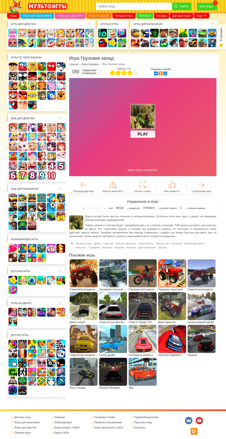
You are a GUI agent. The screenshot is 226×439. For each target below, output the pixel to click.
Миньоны (32, 95)
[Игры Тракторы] (22, 207)
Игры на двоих (99, 15)
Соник (51, 95)
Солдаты (173, 33)
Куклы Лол (12, 42)
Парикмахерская (42, 137)
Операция (89, 42)
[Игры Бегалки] (32, 381)
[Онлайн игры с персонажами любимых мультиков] (47, 6)
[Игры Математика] (32, 257)
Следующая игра (201, 191)
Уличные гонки (84, 243)
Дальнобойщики (147, 247)
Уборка (51, 33)
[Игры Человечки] (60, 362)
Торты (51, 42)
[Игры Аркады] (60, 372)
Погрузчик (176, 243)
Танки (183, 33)
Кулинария (31, 42)
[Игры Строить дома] (32, 362)
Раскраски (42, 127)
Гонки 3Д (108, 243)
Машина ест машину (154, 42)
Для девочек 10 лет (51, 175)
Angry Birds (22, 95)
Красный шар (51, 66)
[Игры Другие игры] (12, 390)
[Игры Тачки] (32, 225)
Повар (22, 165)
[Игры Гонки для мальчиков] (22, 198)
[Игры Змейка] (12, 372)
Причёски (22, 137)
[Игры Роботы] (12, 225)
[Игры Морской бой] (51, 353)
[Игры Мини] (32, 372)
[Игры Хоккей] (12, 216)
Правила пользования (108, 422)
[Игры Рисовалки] (41, 280)
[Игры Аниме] (51, 381)
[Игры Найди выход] (22, 353)
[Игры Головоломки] (41, 248)
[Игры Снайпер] (12, 207)
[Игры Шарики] (32, 353)
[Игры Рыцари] (60, 198)
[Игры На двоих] (12, 312)
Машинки (164, 42)
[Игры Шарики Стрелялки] (12, 344)
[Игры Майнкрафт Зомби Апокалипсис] (22, 225)
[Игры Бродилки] (51, 372)
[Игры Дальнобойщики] (32, 207)
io (102, 33)
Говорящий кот (42, 95)
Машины (202, 33)
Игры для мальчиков (37, 15)
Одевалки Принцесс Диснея (42, 156)
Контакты (140, 427)
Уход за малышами (31, 33)
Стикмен (22, 76)
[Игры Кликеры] (12, 362)
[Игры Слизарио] (60, 344)
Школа (22, 127)
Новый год (61, 156)
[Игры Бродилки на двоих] (60, 312)
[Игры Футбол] (51, 207)
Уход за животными (70, 42)
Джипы (192, 42)
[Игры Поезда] (51, 216)
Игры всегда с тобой (66, 427)
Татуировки (41, 42)
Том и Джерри (51, 76)
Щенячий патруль (61, 95)
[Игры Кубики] (51, 280)
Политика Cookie (104, 417)
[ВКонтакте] (156, 73)
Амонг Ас (102, 42)
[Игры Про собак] (12, 353)
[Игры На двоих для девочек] (32, 312)
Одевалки (12, 33)
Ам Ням (22, 85)
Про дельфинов (22, 42)
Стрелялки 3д (145, 243)
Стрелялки (144, 33)
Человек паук (13, 105)
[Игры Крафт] (41, 198)
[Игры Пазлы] (32, 248)
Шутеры (144, 42)
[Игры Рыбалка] (41, 216)
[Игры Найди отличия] (32, 280)
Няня (51, 127)
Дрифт (97, 243)
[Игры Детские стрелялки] (60, 280)
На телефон (121, 42)
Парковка (119, 247)
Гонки (135, 33)
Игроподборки (63, 422)
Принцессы (32, 137)
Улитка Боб (42, 66)
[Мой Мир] (165, 73)
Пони (22, 156)
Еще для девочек (23, 118)
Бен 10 (42, 76)
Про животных (42, 165)
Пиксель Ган (162, 243)
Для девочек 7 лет (22, 175)
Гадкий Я (22, 105)
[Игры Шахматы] (60, 248)
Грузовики (212, 42)
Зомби (154, 33)
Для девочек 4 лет (51, 165)
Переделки (13, 165)
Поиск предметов (121, 33)
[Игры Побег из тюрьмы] (12, 381)
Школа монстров (51, 146)
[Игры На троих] (32, 344)
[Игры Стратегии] (22, 257)
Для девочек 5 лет (61, 165)
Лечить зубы (32, 165)
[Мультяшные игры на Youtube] (199, 420)
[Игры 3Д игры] (41, 344)
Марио (13, 95)
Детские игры (181, 15)
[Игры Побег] (22, 344)
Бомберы (32, 105)
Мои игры (206, 6)
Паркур (173, 42)
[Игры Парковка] (12, 198)
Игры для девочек (70, 15)
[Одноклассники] (161, 73)
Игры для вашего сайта (108, 427)
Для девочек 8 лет (32, 175)
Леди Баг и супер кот (32, 76)
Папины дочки (51, 156)
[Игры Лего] (60, 216)
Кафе (61, 137)
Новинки (145, 15)
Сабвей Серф (13, 85)
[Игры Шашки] (12, 257)
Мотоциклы (202, 42)
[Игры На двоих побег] (51, 312)
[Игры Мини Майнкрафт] (60, 381)
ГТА (183, 42)
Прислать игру (143, 422)
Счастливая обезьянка (42, 85)
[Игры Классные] (41, 362)
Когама (161, 15)
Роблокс (13, 66)
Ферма (13, 156)
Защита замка (192, 33)
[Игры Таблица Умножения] (41, 257)
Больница (13, 137)
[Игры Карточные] (60, 353)
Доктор (60, 33)
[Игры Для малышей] (22, 280)
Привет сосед (135, 42)
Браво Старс (212, 33)
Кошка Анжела (22, 146)
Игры (13, 15)
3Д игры (162, 247)
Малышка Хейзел (22, 33)
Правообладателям (146, 417)
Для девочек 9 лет (42, 175)
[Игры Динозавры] (51, 344)
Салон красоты (79, 42)
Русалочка (51, 137)
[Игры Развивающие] (12, 289)
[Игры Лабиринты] (41, 372)
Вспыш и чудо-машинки (61, 76)
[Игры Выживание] (22, 216)
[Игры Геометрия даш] (41, 381)
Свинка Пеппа (51, 85)
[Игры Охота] (32, 216)
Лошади (32, 127)
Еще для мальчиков (25, 188)
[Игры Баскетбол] (60, 207)
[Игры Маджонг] (51, 248)
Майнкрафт (164, 33)
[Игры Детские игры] (12, 280)
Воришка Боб (13, 76)
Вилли (22, 66)
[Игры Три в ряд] (12, 248)
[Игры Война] (32, 198)
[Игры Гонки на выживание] (41, 207)
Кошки (70, 33)
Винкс (13, 127)
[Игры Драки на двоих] (12, 321)
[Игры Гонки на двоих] (41, 312)
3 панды (61, 66)
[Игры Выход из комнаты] (22, 372)
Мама (61, 127)
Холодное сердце (42, 146)
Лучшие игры (124, 15)
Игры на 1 (81, 247)
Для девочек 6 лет (13, 175)
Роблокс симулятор (125, 243)
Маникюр (79, 33)
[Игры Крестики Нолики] (22, 362)
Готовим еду (60, 42)
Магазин (13, 146)
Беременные (32, 156)
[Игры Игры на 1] (41, 353)
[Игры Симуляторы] (22, 390)
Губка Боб (32, 85)
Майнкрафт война (194, 243)
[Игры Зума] (22, 381)
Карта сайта (61, 432)
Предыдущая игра (83, 191)
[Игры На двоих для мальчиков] (22, 312)
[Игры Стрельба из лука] (51, 198)
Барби (41, 33)
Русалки (61, 146)
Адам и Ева (32, 66)
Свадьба (32, 146)
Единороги (89, 33)
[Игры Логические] (22, 248)
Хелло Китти (61, 85)
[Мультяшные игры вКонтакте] (188, 420)
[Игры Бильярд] (51, 362)
